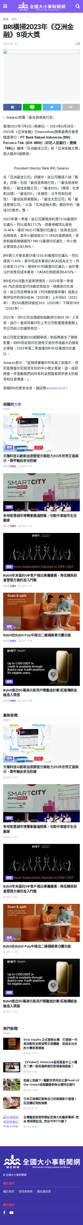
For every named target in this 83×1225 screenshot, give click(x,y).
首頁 (5, 19)
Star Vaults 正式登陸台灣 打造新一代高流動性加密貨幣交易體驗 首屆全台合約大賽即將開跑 (50, 1044)
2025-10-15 (31, 1053)
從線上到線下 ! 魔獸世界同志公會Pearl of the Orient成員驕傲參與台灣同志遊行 (51, 1082)
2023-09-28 (31, 1126)
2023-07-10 (10, 44)
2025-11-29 (26, 466)
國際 (14, 19)
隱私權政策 (44, 1191)
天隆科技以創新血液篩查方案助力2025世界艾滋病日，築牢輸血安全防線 (40, 458)
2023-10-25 (31, 1071)
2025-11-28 (26, 641)
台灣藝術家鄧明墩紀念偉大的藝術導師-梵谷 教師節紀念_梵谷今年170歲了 (51, 1119)
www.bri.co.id (55, 388)
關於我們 (8, 1191)
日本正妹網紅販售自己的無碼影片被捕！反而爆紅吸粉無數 (50, 1101)
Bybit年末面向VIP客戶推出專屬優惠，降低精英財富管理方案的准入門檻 (40, 578)
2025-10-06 (31, 1090)
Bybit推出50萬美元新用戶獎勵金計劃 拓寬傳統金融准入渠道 (40, 692)
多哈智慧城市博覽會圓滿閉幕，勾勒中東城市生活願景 (40, 518)
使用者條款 (26, 1191)
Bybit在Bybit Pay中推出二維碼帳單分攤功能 (37, 635)
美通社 (13, 466)
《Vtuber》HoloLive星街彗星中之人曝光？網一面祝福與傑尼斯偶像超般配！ (50, 1064)
